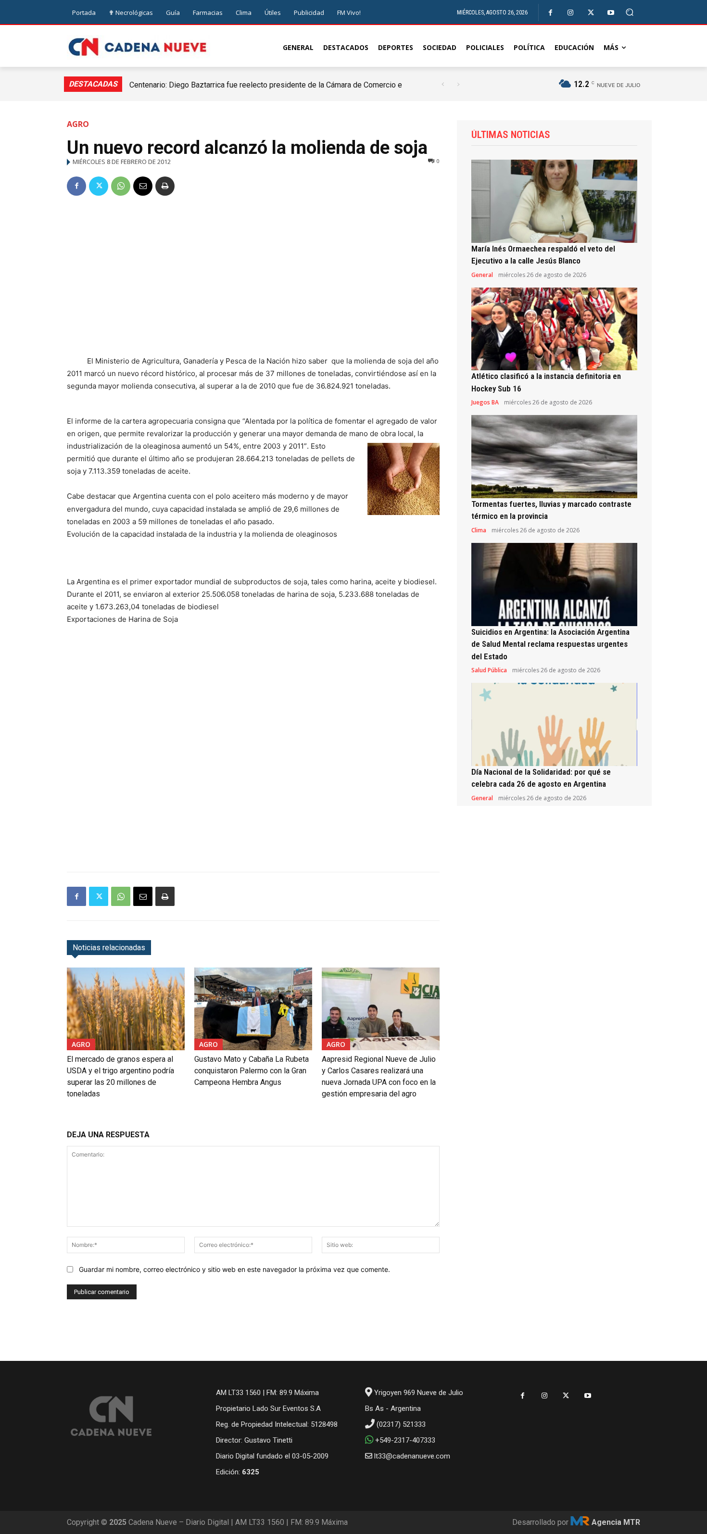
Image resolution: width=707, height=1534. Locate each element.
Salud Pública (489, 670)
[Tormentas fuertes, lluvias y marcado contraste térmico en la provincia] (554, 456)
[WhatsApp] (120, 186)
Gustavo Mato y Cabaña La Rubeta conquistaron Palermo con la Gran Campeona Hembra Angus (251, 1071)
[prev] (443, 84)
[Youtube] (611, 12)
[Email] (142, 186)
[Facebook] (550, 12)
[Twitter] (590, 12)
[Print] (165, 186)
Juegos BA (485, 402)
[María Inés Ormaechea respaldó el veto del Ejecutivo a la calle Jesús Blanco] (554, 201)
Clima (478, 530)
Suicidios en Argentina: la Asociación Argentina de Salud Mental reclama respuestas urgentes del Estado (550, 644)
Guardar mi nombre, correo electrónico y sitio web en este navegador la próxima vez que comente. (234, 1269)
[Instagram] (570, 12)
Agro (78, 124)
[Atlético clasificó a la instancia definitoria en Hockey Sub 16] (554, 329)
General (482, 275)
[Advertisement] (253, 277)
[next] (458, 84)
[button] (629, 12)
